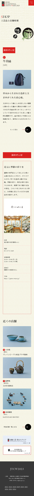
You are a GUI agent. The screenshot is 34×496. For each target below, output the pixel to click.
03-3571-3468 (9, 251)
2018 (22, 487)
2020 (14, 487)
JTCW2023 (17, 469)
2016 (6, 489)
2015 (10, 489)
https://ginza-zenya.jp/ (12, 278)
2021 (10, 487)
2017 (26, 487)
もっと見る (14, 129)
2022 (6, 487)
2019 (18, 487)
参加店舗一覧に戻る (10, 427)
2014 (14, 489)
